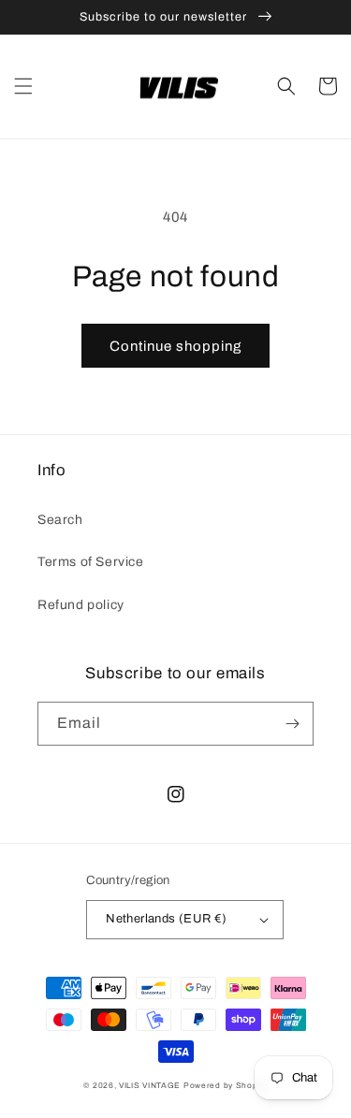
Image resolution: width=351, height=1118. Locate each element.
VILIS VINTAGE (150, 1086)
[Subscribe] (292, 724)
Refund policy (80, 605)
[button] (23, 86)
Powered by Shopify (225, 1086)
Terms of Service (90, 562)
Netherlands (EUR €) (166, 918)
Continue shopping (175, 346)
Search (60, 520)
